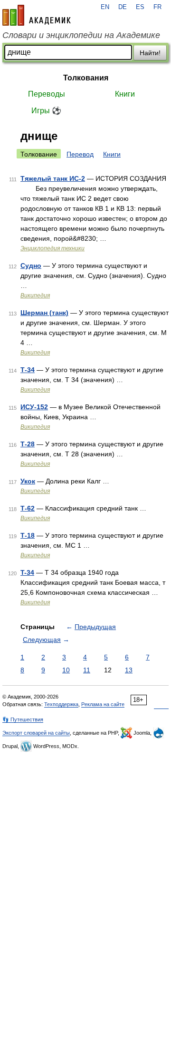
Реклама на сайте (102, 704)
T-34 (27, 572)
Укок (27, 481)
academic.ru (36, 15)
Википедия (35, 295)
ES (140, 7)
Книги (125, 94)
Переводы (46, 94)
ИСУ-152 (34, 407)
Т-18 (27, 535)
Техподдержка (61, 704)
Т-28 (27, 444)
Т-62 (27, 508)
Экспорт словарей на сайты (36, 733)
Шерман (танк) (44, 312)
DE (122, 7)
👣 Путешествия (22, 719)
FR (157, 7)
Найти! (150, 53)
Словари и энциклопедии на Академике (81, 35)
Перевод (80, 154)
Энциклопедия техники (52, 248)
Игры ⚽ (46, 111)
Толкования (85, 78)
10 (66, 670)
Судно (30, 265)
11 (86, 670)
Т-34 (27, 370)
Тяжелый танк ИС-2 (52, 178)
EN (105, 7)
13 (129, 670)
